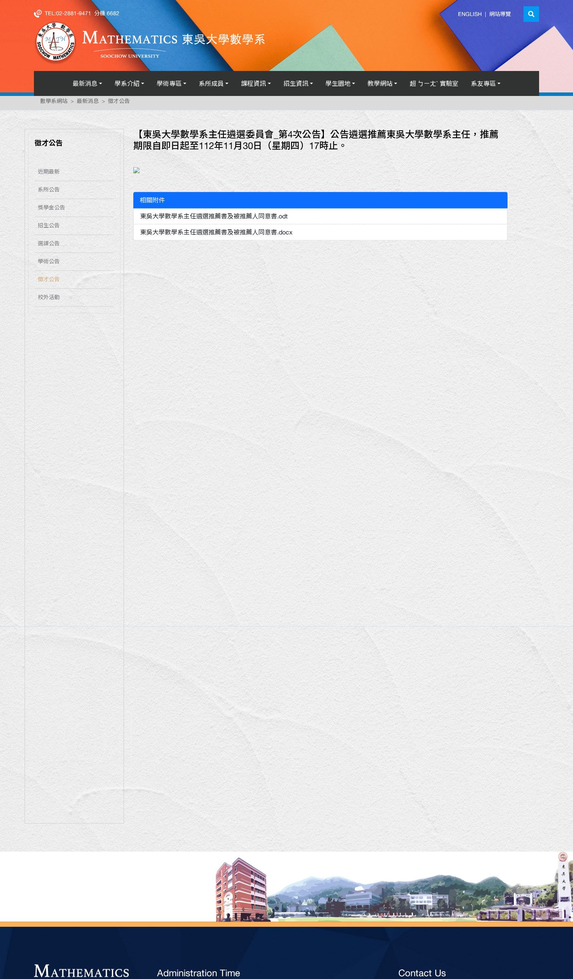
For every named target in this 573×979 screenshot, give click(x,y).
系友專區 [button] (483, 83)
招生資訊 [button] (295, 83)
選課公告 (49, 246)
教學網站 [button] (380, 83)
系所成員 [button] (211, 83)
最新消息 (88, 103)
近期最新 (49, 174)
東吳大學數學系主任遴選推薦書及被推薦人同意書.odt (214, 218)
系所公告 (49, 192)
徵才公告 (119, 103)
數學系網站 (53, 103)
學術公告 (49, 264)
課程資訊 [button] (253, 83)
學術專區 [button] (169, 83)
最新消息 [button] (85, 83)
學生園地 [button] (337, 83)
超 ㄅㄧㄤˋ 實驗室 (434, 83)
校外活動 (49, 299)
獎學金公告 (51, 210)
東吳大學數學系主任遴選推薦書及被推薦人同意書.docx (216, 234)
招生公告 (49, 228)
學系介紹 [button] (127, 83)
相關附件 (152, 202)
